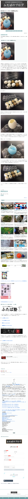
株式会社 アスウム (4, 417)
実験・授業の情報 (3, 34)
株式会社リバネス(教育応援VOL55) (7, 419)
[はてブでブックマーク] (14, 31)
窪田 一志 (14, 383)
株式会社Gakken (4, 414)
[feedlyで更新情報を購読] (1, 195)
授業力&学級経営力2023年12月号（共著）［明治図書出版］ (10, 404)
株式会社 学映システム (5, 418)
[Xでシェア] (7, 31)
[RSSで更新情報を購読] (2, 195)
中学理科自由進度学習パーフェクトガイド (7, 301)
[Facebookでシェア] (10, 31)
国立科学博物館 (4, 413)
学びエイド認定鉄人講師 (16, 384)
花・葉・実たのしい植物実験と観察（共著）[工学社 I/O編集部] (11, 407)
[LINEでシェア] (17, 31)
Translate (10, 372)
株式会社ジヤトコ (4, 420)
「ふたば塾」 (13, 394)
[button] (20, 31)
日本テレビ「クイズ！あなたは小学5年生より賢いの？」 (10, 415)
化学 (6, 34)
